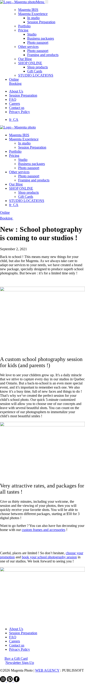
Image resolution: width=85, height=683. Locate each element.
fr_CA (13, 119)
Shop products (37, 67)
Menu (40, 2)
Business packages (40, 38)
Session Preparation (41, 22)
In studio (33, 18)
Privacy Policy (19, 112)
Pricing (23, 30)
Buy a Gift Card (16, 658)
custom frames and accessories (43, 530)
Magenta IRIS (28, 10)
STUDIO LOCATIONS (35, 75)
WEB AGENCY (47, 670)
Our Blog (25, 59)
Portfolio (24, 26)
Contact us (16, 108)
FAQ (12, 99)
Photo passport (37, 42)
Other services (28, 47)
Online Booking (15, 81)
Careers (14, 104)
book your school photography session (49, 557)
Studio (31, 34)
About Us (16, 91)
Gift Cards (34, 71)
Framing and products (42, 55)
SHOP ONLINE (30, 63)
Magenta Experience (33, 14)
